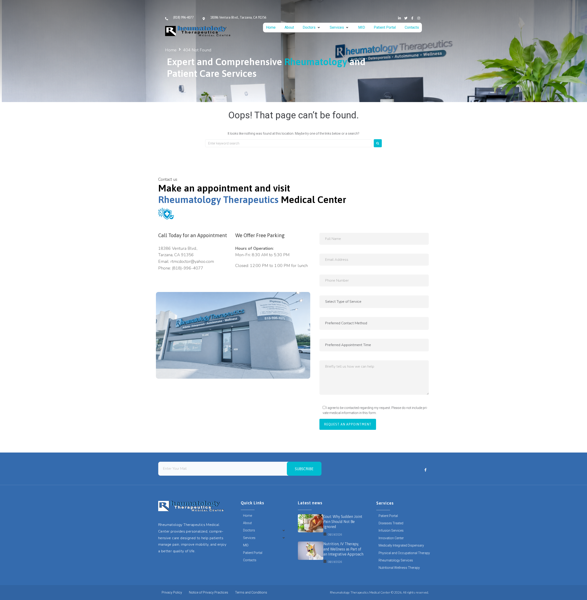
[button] (311, 27)
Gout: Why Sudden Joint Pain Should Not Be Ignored (342, 521)
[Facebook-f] (412, 18)
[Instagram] (418, 18)
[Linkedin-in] (399, 18)
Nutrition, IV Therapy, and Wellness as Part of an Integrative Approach (343, 549)
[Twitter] (406, 18)
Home (171, 50)
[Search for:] (288, 143)
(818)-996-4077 (187, 268)
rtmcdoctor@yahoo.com (192, 261)
